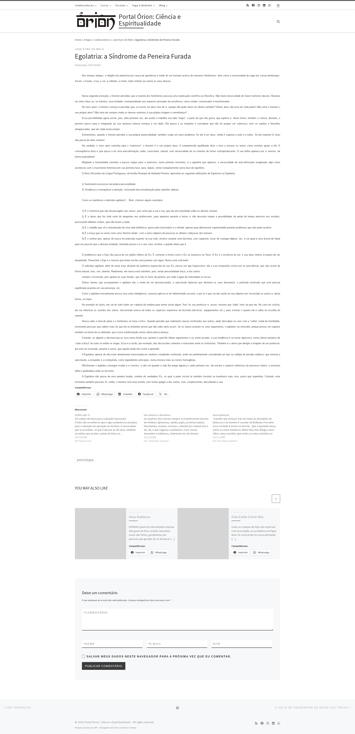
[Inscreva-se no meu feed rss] (247, 5)
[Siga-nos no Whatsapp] (269, 5)
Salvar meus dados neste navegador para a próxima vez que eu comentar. (159, 656)
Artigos (88, 39)
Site (216, 643)
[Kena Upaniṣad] (247, 428)
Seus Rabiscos (139, 516)
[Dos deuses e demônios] (178, 428)
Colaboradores (102, 39)
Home (78, 39)
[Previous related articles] (267, 499)
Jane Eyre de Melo (123, 39)
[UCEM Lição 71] (109, 428)
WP (95, 727)
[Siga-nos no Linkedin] (264, 5)
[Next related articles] (276, 499)
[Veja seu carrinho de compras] (278, 5)
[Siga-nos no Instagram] (259, 5)
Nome (89, 643)
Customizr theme (127, 727)
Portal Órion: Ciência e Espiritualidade (107, 722)
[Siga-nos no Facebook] (253, 5)
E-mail (154, 643)
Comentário (95, 612)
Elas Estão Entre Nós (247, 516)
